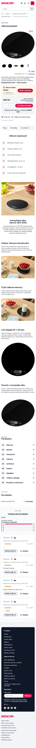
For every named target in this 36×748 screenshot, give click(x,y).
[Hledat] (32, 9)
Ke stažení (29, 501)
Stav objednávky (9, 660)
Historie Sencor (5, 737)
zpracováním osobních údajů (19, 701)
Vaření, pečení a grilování (19, 13)
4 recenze (31, 74)
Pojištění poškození (6, 740)
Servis (6, 681)
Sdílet (33, 71)
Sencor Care (8, 670)
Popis (5, 128)
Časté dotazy (8, 673)
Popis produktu (22, 82)
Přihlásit (27, 696)
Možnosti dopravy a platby (12, 662)
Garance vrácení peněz (7, 732)
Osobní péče (8, 639)
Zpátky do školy (9, 653)
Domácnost (7, 637)
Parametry (13, 128)
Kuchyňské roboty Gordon (8, 727)
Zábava (6, 642)
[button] (24, 106)
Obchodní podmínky (10, 665)
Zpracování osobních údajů (8, 730)
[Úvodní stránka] (2, 13)
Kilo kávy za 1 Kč (9, 650)
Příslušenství (8, 645)
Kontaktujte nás (5, 735)
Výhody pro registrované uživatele (12, 685)
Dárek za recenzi (9, 678)
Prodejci (6, 668)
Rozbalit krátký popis (8, 82)
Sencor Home (5, 720)
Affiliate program (9, 676)
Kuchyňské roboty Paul (7, 725)
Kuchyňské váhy (5, 16)
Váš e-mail (7, 692)
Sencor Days (8, 647)
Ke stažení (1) (25, 128)
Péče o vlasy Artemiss (7, 723)
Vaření (7, 13)
